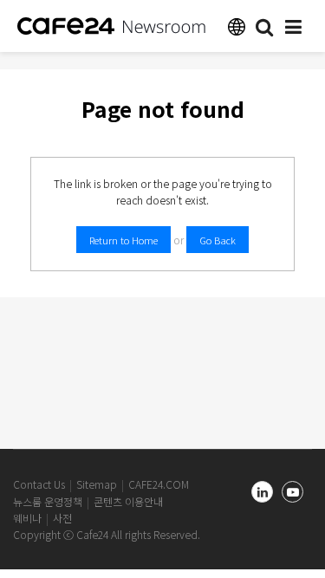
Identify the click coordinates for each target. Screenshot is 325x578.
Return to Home (123, 240)
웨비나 (27, 517)
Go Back (217, 240)
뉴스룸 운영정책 (47, 501)
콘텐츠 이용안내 (128, 501)
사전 (62, 517)
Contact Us (39, 484)
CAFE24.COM (158, 484)
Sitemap (96, 484)
